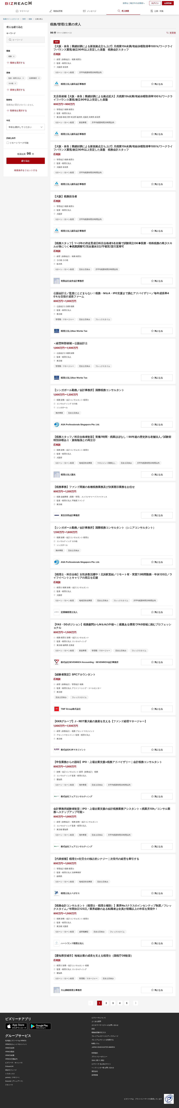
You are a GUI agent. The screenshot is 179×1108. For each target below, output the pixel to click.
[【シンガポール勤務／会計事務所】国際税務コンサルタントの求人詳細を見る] (113, 408)
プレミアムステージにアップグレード (105, 1036)
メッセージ (91, 11)
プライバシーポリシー (99, 1056)
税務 (30, 19)
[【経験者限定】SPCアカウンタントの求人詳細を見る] (113, 692)
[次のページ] (135, 1003)
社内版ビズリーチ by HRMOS (15, 1040)
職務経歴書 (58, 11)
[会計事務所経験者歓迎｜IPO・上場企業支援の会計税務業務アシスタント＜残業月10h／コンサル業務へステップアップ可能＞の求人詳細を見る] (113, 828)
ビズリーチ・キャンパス (14, 1062)
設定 (93, 1029)
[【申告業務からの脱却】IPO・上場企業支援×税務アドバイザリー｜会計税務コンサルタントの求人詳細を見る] (113, 780)
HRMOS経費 (9, 1055)
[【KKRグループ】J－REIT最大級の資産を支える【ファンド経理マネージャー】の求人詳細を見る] (113, 736)
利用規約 (95, 1053)
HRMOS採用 (9, 1048)
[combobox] (25, 127)
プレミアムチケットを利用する (103, 1040)
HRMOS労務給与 (11, 1059)
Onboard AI (9, 1066)
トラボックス (10, 1073)
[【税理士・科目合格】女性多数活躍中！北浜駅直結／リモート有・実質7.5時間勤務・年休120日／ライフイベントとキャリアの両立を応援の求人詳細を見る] (113, 594)
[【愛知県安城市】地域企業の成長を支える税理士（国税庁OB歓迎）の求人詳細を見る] (113, 973)
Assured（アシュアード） (14, 1081)
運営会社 (95, 1071)
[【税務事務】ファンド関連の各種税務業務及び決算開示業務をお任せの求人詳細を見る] (113, 502)
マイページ (24, 11)
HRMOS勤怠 (9, 1051)
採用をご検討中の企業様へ (134, 3)
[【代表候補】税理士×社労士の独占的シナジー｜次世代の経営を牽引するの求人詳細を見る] (113, 877)
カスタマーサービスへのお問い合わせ (105, 1025)
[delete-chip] (13, 56)
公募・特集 (159, 11)
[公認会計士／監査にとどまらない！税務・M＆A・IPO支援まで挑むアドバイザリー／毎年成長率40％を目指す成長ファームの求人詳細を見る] (113, 312)
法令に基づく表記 (98, 1060)
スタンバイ (9, 1085)
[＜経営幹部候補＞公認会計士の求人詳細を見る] (113, 361)
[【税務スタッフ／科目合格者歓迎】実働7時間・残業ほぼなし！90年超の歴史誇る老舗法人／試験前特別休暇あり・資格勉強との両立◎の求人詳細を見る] (113, 456)
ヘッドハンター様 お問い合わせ (103, 1067)
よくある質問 (96, 1021)
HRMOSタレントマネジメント (16, 1044)
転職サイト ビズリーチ (11, 19)
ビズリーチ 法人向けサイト (101, 1064)
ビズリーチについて (99, 1018)
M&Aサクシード (11, 1070)
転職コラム (95, 1043)
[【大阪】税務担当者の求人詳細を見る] (113, 214)
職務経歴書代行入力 (99, 1032)
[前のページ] (90, 1003)
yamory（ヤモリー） (12, 1077)
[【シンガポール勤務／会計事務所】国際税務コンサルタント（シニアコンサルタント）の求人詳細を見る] (113, 545)
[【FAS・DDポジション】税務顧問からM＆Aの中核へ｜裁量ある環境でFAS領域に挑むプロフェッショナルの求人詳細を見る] (113, 644)
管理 (24, 19)
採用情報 (95, 1075)
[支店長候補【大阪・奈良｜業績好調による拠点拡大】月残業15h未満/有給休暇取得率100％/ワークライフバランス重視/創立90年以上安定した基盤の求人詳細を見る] (113, 116)
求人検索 (125, 11)
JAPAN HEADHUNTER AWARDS (103, 1047)
